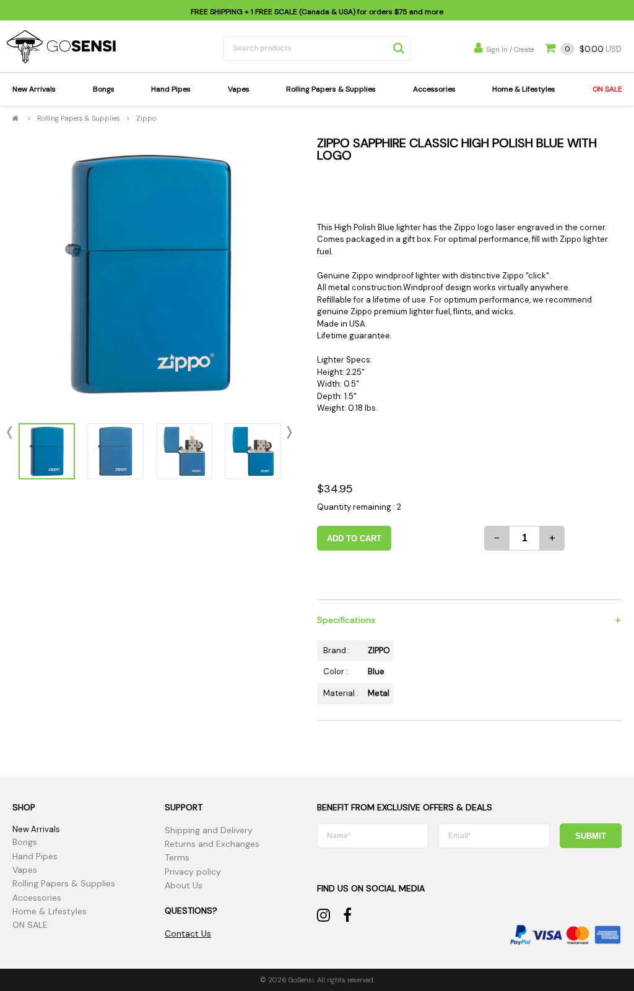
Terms (177, 857)
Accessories (434, 89)
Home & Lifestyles (523, 89)
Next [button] (286, 432)
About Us (183, 885)
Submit (590, 836)
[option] (149, 274)
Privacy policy (193, 871)
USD (593, 49)
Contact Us (188, 933)
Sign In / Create (510, 49)
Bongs (104, 89)
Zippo (146, 118)
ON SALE (607, 89)
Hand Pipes (171, 89)
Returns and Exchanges (212, 843)
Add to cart (354, 538)
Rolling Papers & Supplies (331, 89)
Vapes (239, 89)
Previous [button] (12, 432)
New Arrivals (34, 89)
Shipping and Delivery (209, 830)
